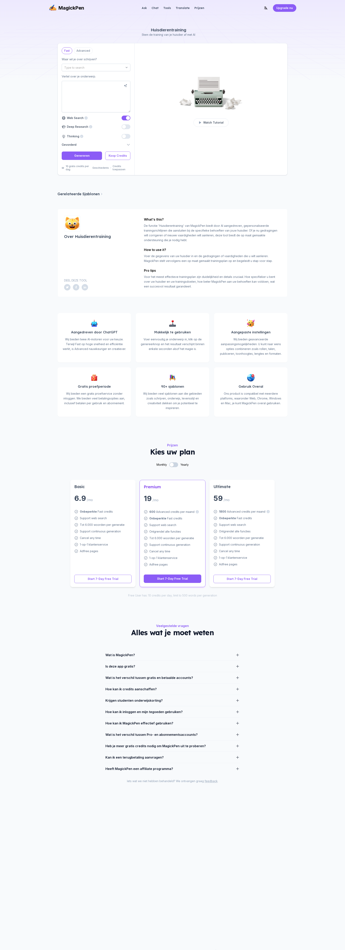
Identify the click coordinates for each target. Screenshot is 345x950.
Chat (155, 8)
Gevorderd (69, 144)
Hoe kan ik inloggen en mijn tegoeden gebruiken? (144, 712)
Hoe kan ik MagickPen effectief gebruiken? (139, 723)
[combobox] (96, 67)
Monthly (162, 464)
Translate (183, 8)
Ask (144, 8)
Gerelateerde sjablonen (79, 194)
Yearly (184, 464)
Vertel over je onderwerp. (79, 76)
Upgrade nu (284, 8)
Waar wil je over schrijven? (79, 59)
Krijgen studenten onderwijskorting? (134, 700)
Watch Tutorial (213, 122)
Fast (67, 49)
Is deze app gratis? (120, 666)
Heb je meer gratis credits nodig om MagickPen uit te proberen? (155, 746)
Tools (167, 8)
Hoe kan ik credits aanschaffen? (131, 689)
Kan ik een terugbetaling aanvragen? (134, 757)
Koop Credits (118, 155)
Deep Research (77, 127)
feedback (211, 781)
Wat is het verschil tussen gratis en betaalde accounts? (149, 678)
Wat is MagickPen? (120, 655)
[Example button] (125, 85)
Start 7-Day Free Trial (103, 579)
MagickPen (71, 8)
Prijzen (199, 8)
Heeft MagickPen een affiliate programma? (139, 769)
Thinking (72, 136)
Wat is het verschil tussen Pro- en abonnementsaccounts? (151, 735)
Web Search (75, 118)
